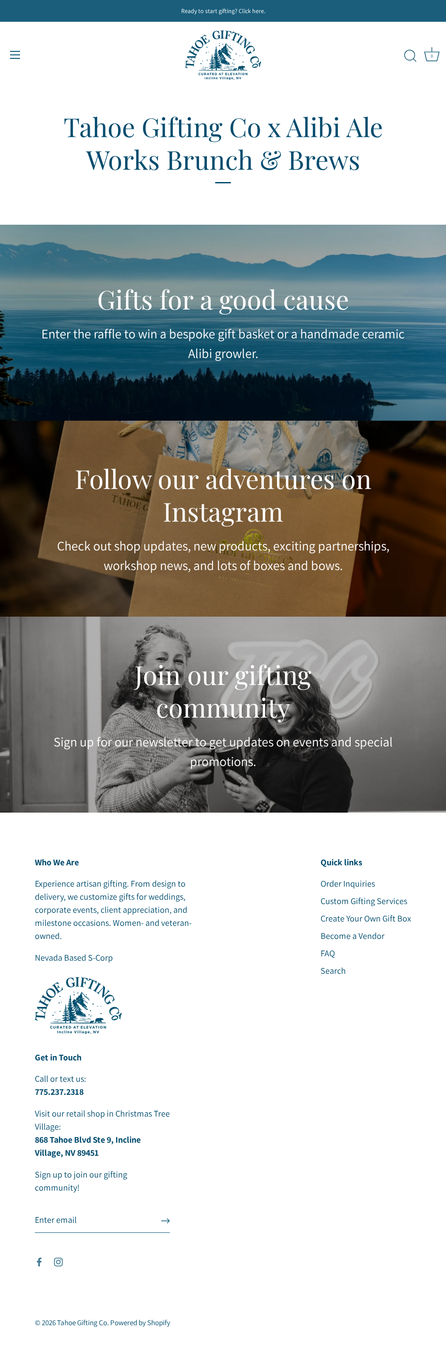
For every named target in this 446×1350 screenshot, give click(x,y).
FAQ (328, 953)
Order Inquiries (348, 883)
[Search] (410, 56)
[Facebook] (39, 1261)
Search (333, 970)
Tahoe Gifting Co (82, 1322)
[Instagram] (58, 1261)
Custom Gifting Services (364, 901)
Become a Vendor (353, 936)
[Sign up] (165, 1220)
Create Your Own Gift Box (366, 918)
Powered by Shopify (140, 1322)
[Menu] (15, 54)
